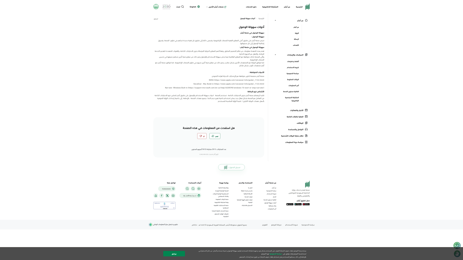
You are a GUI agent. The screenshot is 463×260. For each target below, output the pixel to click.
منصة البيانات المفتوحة (222, 199)
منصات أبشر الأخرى (216, 6)
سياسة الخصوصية (271, 190)
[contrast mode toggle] (198, 188)
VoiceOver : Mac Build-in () (228, 83)
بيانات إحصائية (272, 205)
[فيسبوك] (161, 195)
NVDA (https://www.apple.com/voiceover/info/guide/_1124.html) (236, 79)
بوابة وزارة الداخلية (223, 187)
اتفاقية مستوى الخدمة (270, 199)
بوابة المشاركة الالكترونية (221, 202)
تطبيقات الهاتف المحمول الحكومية (221, 215)
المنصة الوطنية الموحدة (221, 190)
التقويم (264, 224)
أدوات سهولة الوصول (270, 202)
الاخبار (274, 196)
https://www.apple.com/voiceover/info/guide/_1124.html (239, 83)
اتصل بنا (250, 187)
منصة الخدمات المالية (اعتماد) (220, 210)
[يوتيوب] (173, 195)
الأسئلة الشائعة (248, 193)
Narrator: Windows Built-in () (214, 87)
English (193, 6)
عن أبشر (287, 6)
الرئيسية (299, 6)
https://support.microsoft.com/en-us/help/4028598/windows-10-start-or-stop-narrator (226, 87)
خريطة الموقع (276, 224)
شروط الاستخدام (271, 193)
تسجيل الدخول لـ (234, 167)
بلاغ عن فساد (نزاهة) (246, 190)
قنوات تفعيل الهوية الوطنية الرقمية (244, 200)
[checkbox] (214, 136)
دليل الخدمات (251, 6)
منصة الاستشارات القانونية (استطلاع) (221, 206)
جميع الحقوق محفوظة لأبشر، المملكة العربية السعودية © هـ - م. (219, 224)
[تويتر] (167, 195)
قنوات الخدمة (248, 196)
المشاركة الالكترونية (270, 6)
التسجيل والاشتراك (247, 205)
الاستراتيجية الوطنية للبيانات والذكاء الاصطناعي (220, 194)
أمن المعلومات (272, 208)
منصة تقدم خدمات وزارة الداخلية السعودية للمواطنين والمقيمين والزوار (299, 192)
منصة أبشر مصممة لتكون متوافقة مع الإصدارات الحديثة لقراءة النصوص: (237, 76)
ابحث (178, 6)
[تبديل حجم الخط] (193, 188)
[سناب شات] (155, 195)
